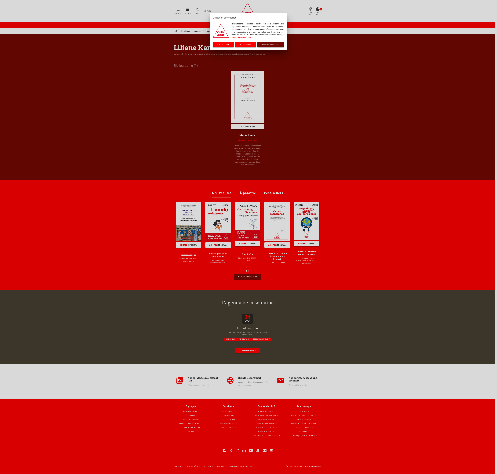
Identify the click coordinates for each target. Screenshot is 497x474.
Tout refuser (245, 45)
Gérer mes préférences (270, 45)
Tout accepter (223, 45)
